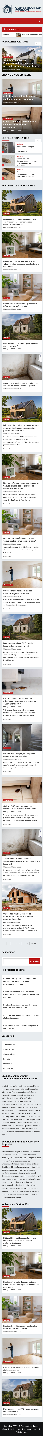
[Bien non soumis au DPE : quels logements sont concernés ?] (22, 327)
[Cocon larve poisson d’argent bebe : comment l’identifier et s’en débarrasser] (8, 147)
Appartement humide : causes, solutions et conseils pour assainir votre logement (21, 861)
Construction (8, 93)
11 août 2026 (17, 131)
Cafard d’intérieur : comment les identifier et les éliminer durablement (19, 124)
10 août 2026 (17, 388)
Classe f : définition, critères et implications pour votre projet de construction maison (18, 916)
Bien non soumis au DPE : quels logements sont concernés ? (20, 1026)
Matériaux (20, 143)
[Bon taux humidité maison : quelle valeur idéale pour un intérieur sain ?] (22, 287)
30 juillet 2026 (17, 69)
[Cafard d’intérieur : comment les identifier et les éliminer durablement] (22, 790)
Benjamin (8, 69)
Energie (6, 213)
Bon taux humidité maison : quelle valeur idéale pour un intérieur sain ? (20, 1006)
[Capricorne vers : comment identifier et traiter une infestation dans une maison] (8, 160)
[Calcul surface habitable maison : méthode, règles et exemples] (22, 574)
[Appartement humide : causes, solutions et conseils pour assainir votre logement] (22, 367)
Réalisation (8, 1068)
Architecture (8, 56)
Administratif (8, 692)
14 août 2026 (17, 349)
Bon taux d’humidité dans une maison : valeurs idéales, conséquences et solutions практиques (21, 263)
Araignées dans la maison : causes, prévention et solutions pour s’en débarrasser (21, 63)
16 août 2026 (17, 227)
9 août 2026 (16, 922)
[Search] (38, 21)
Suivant (33, 943)
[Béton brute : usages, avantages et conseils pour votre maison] (22, 737)
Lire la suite (7, 449)
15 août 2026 (17, 102)
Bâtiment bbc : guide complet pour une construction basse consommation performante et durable (19, 221)
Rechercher (8, 952)
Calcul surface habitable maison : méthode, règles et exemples (21, 1016)
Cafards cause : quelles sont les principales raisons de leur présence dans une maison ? (19, 701)
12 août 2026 (17, 707)
